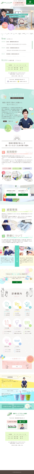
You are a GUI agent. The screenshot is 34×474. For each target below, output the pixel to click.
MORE (11, 194)
